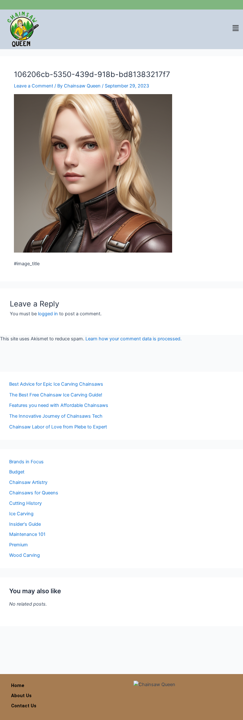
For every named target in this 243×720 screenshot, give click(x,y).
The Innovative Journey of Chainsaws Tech (56, 416)
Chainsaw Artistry (28, 482)
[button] (235, 28)
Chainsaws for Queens (33, 493)
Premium (18, 545)
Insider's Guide (25, 524)
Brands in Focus (26, 462)
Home (17, 685)
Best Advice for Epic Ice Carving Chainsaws (56, 384)
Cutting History (25, 503)
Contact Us (23, 706)
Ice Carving (21, 514)
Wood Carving (24, 555)
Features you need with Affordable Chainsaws (58, 405)
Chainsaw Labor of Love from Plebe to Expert (58, 427)
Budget (16, 472)
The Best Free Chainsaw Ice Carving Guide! (55, 395)
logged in (48, 314)
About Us (21, 695)
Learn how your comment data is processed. (133, 339)
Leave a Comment (33, 86)
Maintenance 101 (27, 534)
